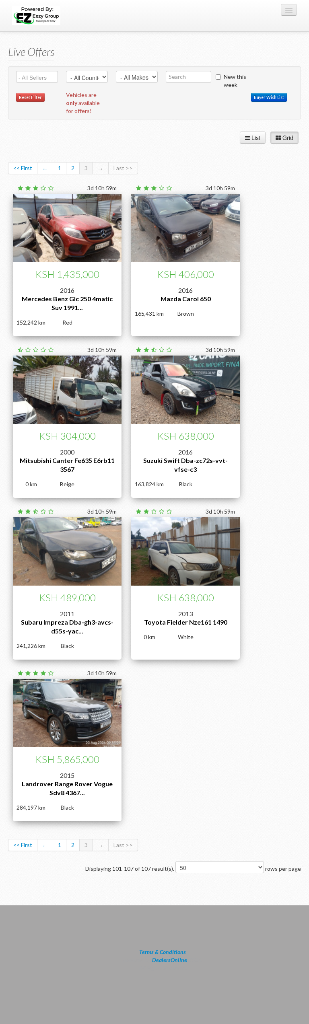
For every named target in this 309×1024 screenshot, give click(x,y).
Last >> (123, 167)
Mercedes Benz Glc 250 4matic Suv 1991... (67, 303)
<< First (22, 167)
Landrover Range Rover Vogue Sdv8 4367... (67, 788)
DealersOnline (169, 959)
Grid (287, 138)
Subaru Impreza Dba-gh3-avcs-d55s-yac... (67, 626)
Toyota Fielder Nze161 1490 (185, 622)
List (255, 138)
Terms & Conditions (162, 951)
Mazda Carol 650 (186, 298)
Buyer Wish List (269, 97)
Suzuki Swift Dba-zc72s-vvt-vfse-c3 (185, 464)
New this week (235, 80)
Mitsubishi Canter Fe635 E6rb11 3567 (67, 464)
